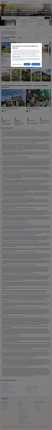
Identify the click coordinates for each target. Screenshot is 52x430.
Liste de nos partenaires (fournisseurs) (18, 60)
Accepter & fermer (36, 64)
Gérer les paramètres (16, 64)
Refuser (27, 64)
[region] (26, 55)
